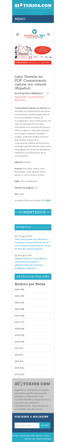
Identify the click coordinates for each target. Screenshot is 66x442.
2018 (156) (19, 341)
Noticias (20, 93)
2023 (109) (19, 309)
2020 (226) (19, 328)
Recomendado (34, 93)
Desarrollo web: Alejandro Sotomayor (37, 439)
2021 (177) (19, 322)
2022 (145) (19, 315)
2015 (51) (19, 361)
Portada (15, 436)
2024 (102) (19, 302)
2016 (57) (19, 354)
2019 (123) (19, 335)
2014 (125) (19, 367)
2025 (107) (19, 296)
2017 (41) (19, 348)
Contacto (46, 436)
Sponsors (39, 436)
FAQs (33, 436)
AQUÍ (47, 200)
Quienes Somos (24, 436)
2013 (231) (19, 374)
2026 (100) (19, 289)
